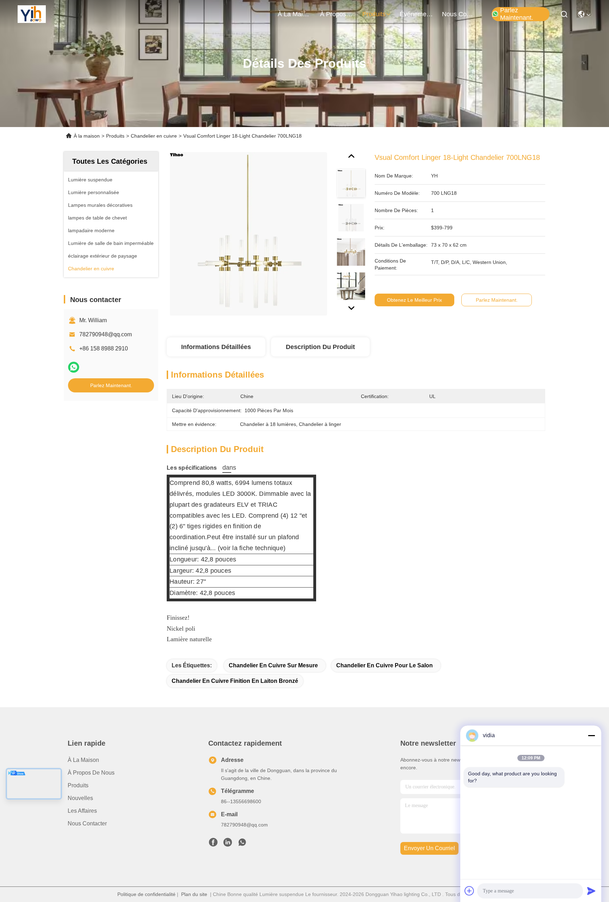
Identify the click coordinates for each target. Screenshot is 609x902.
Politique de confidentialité (146, 894)
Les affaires (82, 811)
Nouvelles (80, 798)
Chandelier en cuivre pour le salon (384, 665)
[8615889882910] (242, 844)
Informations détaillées (216, 346)
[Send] (591, 890)
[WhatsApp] (73, 367)
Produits (115, 136)
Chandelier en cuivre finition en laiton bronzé (235, 681)
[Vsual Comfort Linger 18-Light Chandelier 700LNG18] (248, 233)
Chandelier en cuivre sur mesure (273, 665)
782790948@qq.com (105, 334)
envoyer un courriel (429, 848)
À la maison (295, 14)
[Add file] (469, 890)
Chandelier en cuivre (154, 136)
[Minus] (591, 735)
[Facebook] (213, 844)
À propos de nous (337, 14)
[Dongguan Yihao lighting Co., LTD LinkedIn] (228, 844)
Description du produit (320, 346)
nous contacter (459, 14)
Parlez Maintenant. (516, 14)
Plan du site (194, 894)
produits (374, 14)
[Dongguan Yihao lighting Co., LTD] (32, 14)
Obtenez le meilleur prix (414, 299)
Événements (416, 14)
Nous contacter (87, 823)
